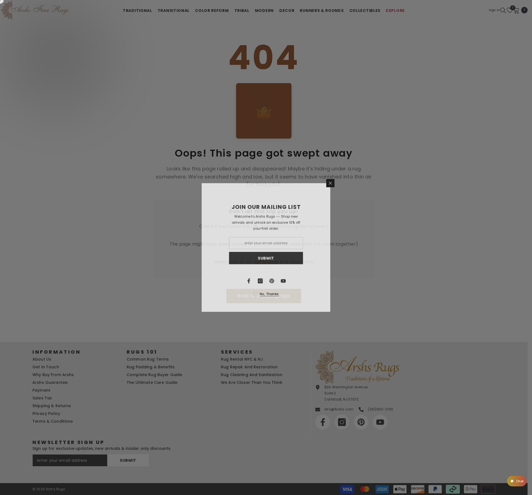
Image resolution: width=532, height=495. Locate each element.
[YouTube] (307, 281)
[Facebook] (272, 281)
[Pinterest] (296, 281)
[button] (516, 481)
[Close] (355, 182)
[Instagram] (284, 281)
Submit (290, 258)
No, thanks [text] (293, 294)
